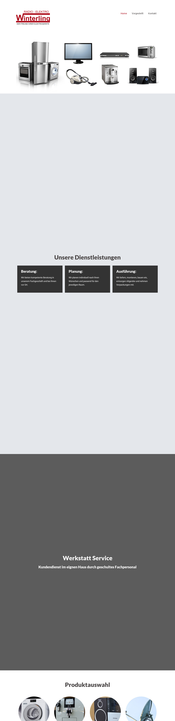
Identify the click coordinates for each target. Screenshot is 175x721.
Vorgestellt (137, 13)
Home (124, 13)
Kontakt (152, 13)
